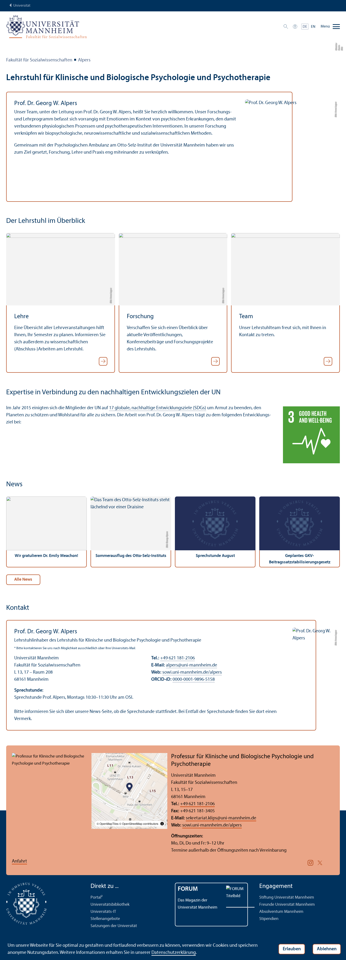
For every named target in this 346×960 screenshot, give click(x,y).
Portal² (97, 897)
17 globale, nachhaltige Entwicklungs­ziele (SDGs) (157, 408)
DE (305, 27)
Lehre (21, 316)
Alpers (84, 60)
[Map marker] (129, 788)
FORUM (188, 889)
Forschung (140, 316)
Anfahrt (19, 861)
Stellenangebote (105, 919)
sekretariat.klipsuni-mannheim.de (221, 818)
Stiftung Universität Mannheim (286, 897)
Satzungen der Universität (114, 926)
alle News (23, 579)
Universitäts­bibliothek (110, 904)
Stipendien (268, 919)
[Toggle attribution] (162, 824)
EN (313, 27)
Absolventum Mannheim (281, 911)
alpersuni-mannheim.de (191, 665)
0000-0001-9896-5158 (194, 679)
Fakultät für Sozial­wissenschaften (39, 60)
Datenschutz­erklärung (173, 952)
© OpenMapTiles (107, 824)
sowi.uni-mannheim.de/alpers (192, 672)
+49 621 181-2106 (177, 658)
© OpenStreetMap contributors (138, 824)
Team (246, 316)
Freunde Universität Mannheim (287, 904)
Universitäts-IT (103, 911)
